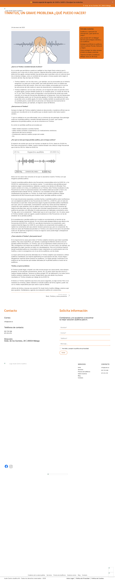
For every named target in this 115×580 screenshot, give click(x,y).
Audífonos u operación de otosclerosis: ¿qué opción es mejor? (89, 33)
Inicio (79, 367)
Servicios (80, 369)
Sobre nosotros (82, 373)
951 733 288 (8, 331)
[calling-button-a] (111, 574)
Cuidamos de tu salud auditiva (36, 575)
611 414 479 (8, 333)
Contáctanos (25, 290)
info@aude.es (8, 321)
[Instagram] (11, 466)
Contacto (80, 378)
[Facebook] (6, 466)
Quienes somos (71, 575)
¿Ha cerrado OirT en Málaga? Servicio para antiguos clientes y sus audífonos (90, 39)
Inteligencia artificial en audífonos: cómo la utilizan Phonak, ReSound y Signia (91, 46)
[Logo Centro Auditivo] (17, 412)
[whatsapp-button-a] (111, 569)
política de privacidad (82, 348)
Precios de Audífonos (84, 371)
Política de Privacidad (82, 578)
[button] (40, 162)
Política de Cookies (98, 578)
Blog (79, 375)
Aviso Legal (70, 578)
